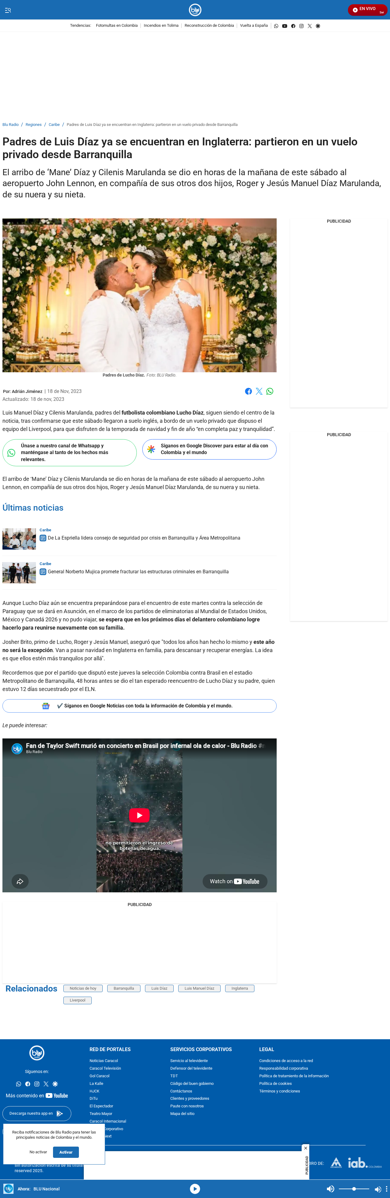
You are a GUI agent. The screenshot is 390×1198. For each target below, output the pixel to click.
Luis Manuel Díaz (199, 988)
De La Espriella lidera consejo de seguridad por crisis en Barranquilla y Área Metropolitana (144, 538)
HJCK (94, 1091)
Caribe (54, 125)
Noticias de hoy (83, 988)
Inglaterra (240, 988)
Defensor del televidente (191, 1069)
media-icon (195, 1189)
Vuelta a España (254, 25)
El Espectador (101, 1106)
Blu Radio (10, 125)
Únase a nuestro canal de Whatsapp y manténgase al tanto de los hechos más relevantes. (64, 452)
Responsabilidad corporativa (283, 1069)
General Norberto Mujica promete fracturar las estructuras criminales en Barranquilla (138, 572)
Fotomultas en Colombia (117, 25)
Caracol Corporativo (106, 1129)
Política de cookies (275, 1084)
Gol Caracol (99, 1076)
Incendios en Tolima (161, 25)
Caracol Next (101, 1137)
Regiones (34, 125)
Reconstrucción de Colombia (209, 25)
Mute (330, 1189)
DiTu (94, 1099)
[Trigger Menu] (7, 10)
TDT (174, 1076)
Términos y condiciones (279, 1091)
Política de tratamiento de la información (294, 1076)
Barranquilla (124, 988)
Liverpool (77, 1000)
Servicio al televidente (189, 1061)
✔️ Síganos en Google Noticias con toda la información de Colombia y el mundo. (145, 706)
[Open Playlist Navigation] (387, 1189)
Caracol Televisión (105, 1069)
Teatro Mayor (101, 1114)
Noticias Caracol (104, 1061)
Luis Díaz (159, 988)
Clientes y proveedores (189, 1099)
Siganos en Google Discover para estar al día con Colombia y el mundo (214, 449)
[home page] (195, 10)
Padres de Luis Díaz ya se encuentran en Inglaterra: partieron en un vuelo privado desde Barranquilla (152, 125)
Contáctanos (181, 1091)
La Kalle (96, 1084)
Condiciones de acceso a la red (286, 1061)
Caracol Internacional (108, 1121)
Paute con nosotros (187, 1106)
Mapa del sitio (182, 1114)
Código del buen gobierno (192, 1084)
